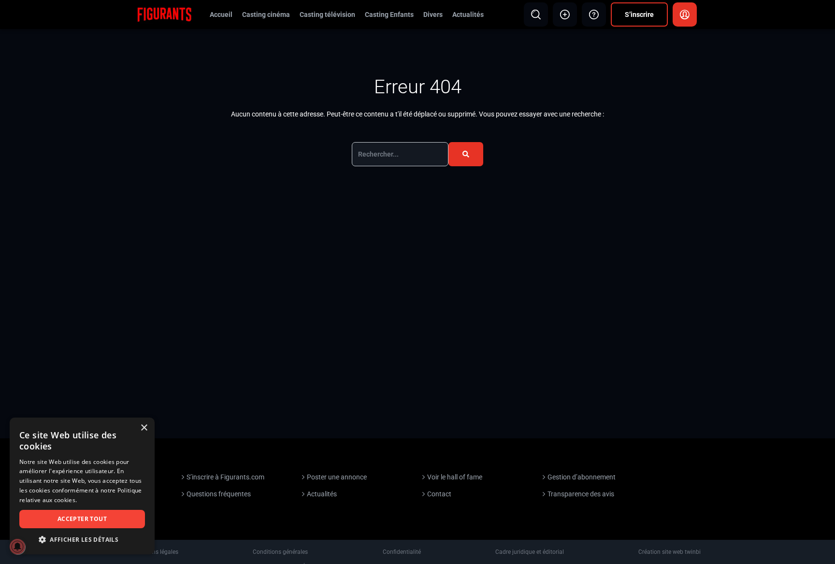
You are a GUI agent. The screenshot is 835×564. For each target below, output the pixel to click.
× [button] (143, 428)
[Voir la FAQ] (594, 14)
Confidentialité (402, 552)
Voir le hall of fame (454, 477)
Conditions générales (280, 552)
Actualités (468, 14)
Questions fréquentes (219, 494)
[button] (82, 540)
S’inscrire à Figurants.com (225, 477)
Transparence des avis (580, 494)
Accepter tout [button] (82, 519)
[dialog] (82, 486)
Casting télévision (327, 14)
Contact (439, 494)
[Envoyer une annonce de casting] (565, 14)
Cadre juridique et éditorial (529, 552)
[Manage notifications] (17, 546)
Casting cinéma (266, 14)
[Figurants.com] (164, 14)
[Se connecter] (685, 14)
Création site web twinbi (669, 552)
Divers (433, 14)
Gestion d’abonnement (581, 477)
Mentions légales (156, 552)
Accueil (221, 14)
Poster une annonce (337, 477)
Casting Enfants (389, 14)
